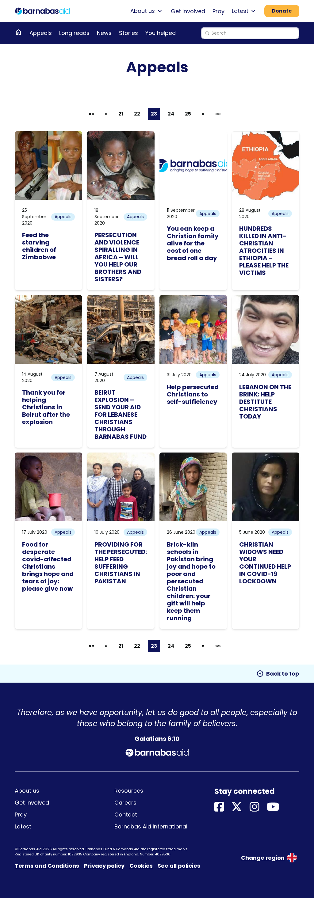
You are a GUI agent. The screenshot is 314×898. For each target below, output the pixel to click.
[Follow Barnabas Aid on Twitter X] (236, 807)
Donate (282, 10)
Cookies (141, 866)
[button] (106, 114)
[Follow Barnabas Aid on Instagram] (254, 807)
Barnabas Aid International (150, 826)
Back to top (277, 673)
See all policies (179, 866)
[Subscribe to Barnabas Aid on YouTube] (273, 807)
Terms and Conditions (47, 866)
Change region (263, 858)
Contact (125, 814)
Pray (218, 11)
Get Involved (188, 11)
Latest (23, 826)
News (104, 33)
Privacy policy (104, 866)
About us (27, 790)
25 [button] (188, 113)
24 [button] (171, 113)
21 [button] (120, 113)
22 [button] (137, 113)
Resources (128, 790)
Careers (125, 802)
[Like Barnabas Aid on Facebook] (219, 807)
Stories (128, 33)
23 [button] (154, 113)
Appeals (40, 33)
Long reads (74, 33)
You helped (160, 33)
